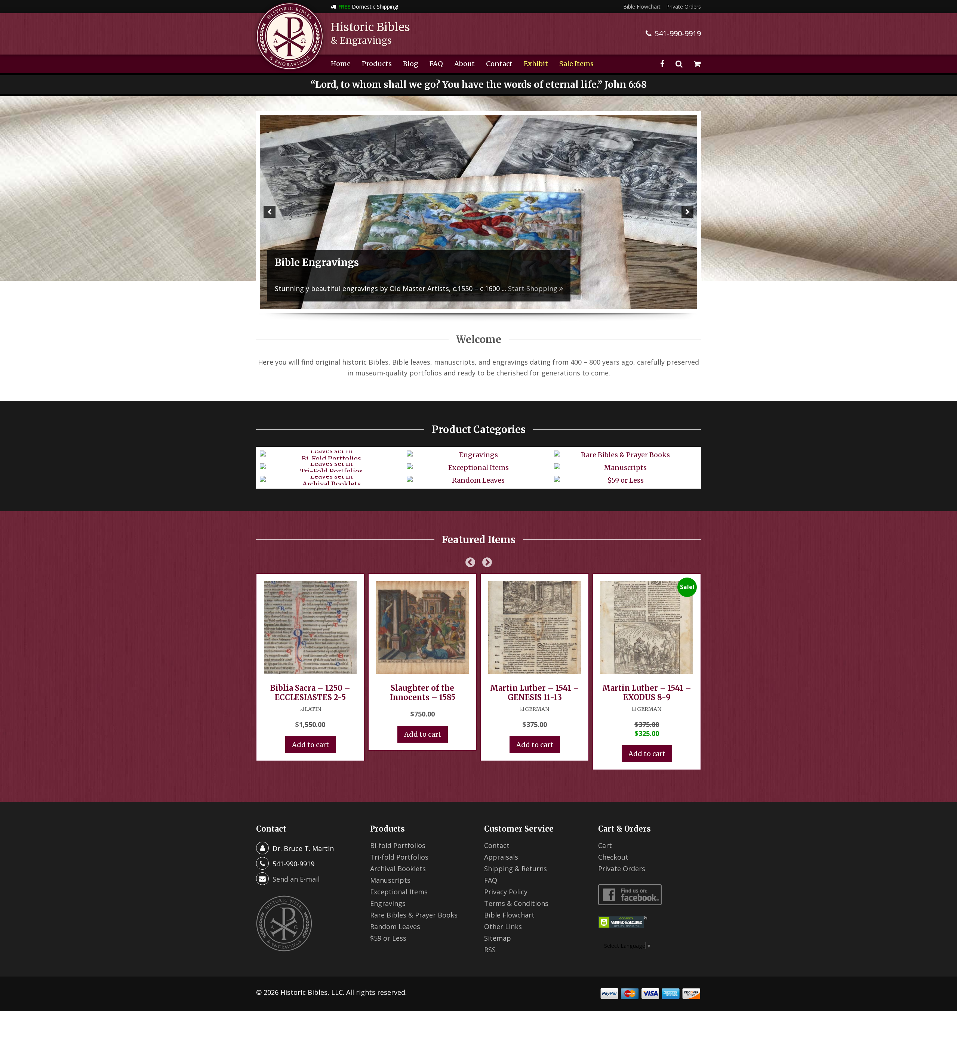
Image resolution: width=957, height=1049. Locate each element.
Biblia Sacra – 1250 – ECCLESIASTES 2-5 (310, 692)
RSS (490, 949)
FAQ (436, 63)
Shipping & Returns (515, 868)
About (464, 63)
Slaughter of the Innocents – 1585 (422, 692)
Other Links (503, 926)
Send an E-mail (296, 879)
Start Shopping (564, 288)
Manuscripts (390, 880)
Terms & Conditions (516, 903)
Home (341, 63)
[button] (270, 212)
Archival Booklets (398, 868)
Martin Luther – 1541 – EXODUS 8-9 (646, 692)
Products (377, 63)
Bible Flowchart (642, 6)
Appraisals (501, 856)
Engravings (388, 903)
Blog (410, 63)
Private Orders (683, 6)
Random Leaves (395, 926)
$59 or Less (388, 938)
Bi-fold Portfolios (397, 845)
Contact (499, 63)
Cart (605, 845)
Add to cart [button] (310, 744)
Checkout (613, 856)
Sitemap (497, 938)
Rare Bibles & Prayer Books (414, 914)
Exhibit (536, 63)
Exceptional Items (399, 891)
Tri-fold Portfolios (399, 856)
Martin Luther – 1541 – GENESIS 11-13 (534, 692)
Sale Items (576, 63)
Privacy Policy (505, 891)
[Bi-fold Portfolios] (478, 212)
